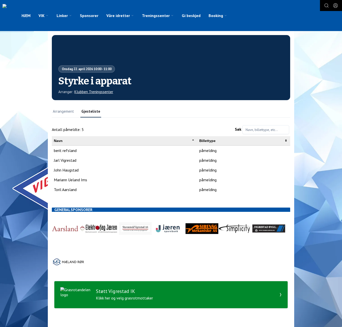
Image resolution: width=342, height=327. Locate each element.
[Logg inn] (335, 5)
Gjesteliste (90, 111)
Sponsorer (89, 15)
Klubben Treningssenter (93, 91)
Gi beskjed (191, 15)
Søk (238, 129)
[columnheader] (124, 140)
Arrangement (63, 111)
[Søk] (326, 5)
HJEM (26, 15)
